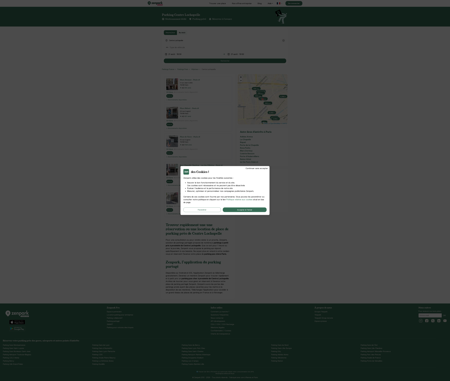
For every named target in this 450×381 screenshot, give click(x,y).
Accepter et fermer (244, 210)
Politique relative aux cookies (239, 199)
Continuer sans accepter (257, 168)
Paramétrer (202, 210)
